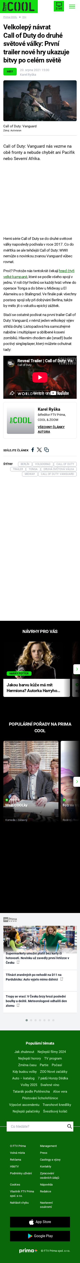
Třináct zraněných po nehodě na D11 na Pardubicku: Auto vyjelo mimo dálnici (34, 977)
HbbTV (14, 1166)
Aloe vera (60, 1092)
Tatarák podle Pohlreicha (31, 1092)
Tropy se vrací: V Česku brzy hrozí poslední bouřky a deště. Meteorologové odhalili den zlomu (36, 1001)
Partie (44, 1065)
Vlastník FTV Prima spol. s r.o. (22, 1193)
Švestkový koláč (55, 1111)
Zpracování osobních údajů (49, 1175)
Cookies (15, 1184)
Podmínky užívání (21, 1173)
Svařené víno (49, 1085)
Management (48, 1146)
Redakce (45, 1191)
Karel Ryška (28, 74)
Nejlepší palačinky (26, 1111)
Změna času (27, 1065)
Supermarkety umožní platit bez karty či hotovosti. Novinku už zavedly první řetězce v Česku (37, 958)
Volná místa (17, 1152)
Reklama (15, 1159)
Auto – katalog (23, 1078)
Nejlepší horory (29, 1058)
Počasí (57, 1065)
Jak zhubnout (24, 1052)
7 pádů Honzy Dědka (53, 1078)
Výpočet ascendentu (24, 1105)
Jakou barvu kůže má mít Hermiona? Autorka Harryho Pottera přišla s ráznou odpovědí (32, 688)
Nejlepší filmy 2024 (52, 1052)
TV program (53, 1058)
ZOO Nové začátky (53, 1072)
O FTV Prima (18, 1146)
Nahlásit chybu (19, 1202)
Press (43, 1152)
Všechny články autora (51, 429)
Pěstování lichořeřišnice (40, 1098)
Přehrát (15, 799)
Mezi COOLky (16, 805)
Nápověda (46, 1184)
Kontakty (45, 1166)
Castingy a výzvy (50, 1159)
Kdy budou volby (25, 1072)
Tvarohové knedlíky (57, 1105)
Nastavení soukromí (46, 1205)
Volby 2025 (29, 1085)
